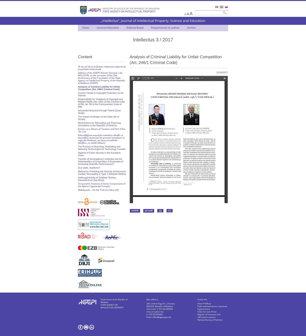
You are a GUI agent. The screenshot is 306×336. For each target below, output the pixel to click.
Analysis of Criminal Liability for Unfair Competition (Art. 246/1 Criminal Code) (99, 88)
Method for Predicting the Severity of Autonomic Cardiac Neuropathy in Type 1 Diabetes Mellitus (102, 172)
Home (85, 27)
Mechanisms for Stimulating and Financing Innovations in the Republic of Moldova (99, 124)
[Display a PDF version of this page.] (169, 211)
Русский (226, 7)
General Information (108, 27)
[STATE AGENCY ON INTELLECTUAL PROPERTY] (91, 15)
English (221, 7)
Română (216, 7)
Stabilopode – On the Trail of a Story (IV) (98, 190)
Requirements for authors (165, 27)
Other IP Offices (204, 303)
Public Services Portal (206, 311)
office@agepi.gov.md (161, 317)
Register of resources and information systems (208, 315)
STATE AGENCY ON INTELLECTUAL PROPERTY (129, 11)
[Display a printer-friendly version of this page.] (160, 211)
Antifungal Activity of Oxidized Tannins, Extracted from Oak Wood (97, 178)
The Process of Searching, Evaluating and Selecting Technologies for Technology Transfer (102, 147)
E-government (203, 309)
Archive (191, 27)
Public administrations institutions (212, 306)
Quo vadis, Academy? (89, 167)
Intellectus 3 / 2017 (153, 39)
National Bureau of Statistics (210, 319)
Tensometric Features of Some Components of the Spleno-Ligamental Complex (101, 185)
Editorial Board (135, 27)
